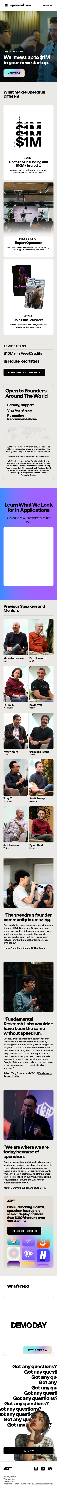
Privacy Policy (10, 1477)
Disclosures (9, 1481)
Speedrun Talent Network (15, 1484)
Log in (46, 5)
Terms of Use (9, 1479)
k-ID (44, 1188)
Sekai (42, 948)
